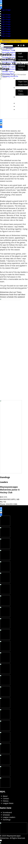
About (5, 796)
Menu (2, 45)
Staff (20, 53)
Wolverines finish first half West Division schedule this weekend (12, 295)
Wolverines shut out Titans (10, 292)
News (18, 72)
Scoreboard (7, 812)
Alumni (18, 103)
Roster (20, 56)
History (5, 801)
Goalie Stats (22, 85)
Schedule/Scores (22, 63)
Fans (17, 88)
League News (8, 803)
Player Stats (22, 81)
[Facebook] (23, 45)
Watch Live (20, 109)
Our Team (19, 50)
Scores (20, 69)
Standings (7, 819)
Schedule (21, 66)
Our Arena (22, 60)
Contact (6, 798)
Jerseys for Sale (21, 106)
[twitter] (18, 45)
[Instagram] (21, 45)
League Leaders (9, 817)
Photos (18, 75)
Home (18, 47)
